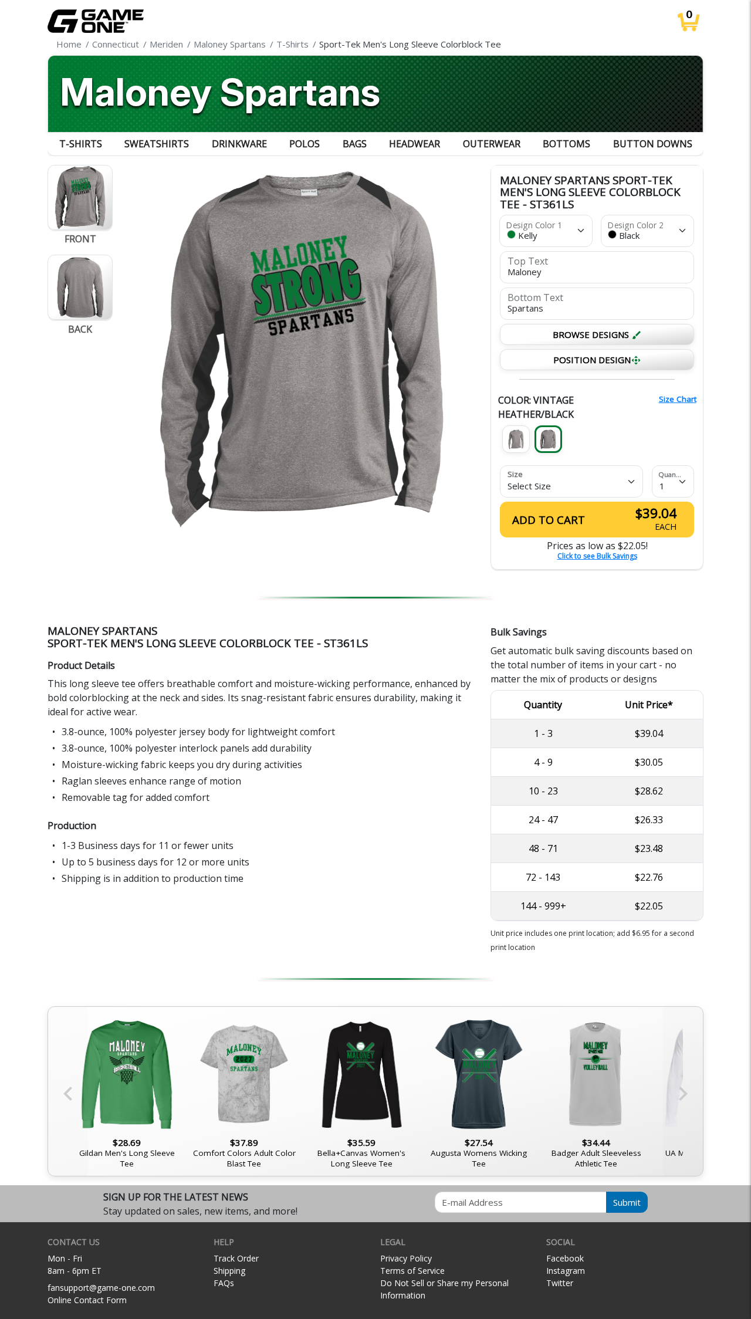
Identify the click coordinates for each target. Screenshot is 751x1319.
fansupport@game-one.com (101, 1287)
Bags (355, 143)
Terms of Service (412, 1270)
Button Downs (652, 143)
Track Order (236, 1258)
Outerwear (491, 143)
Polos (304, 143)
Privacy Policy (406, 1258)
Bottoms (566, 143)
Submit (627, 1202)
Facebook (565, 1258)
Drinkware (239, 143)
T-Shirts (80, 143)
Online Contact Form (87, 1300)
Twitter (559, 1282)
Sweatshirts (156, 143)
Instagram (565, 1270)
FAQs (224, 1282)
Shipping (229, 1270)
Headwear (414, 143)
